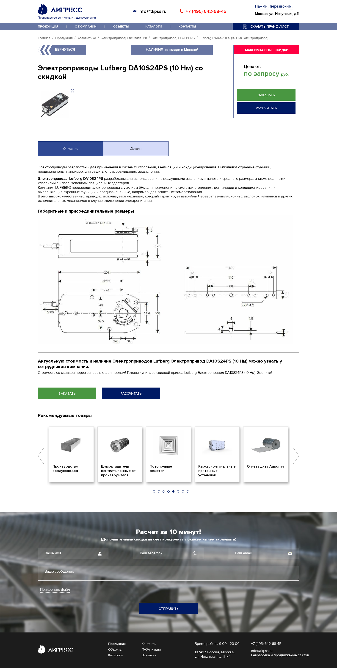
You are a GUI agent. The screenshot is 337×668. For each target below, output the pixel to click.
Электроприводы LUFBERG (173, 38)
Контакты (187, 26)
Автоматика (86, 38)
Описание (70, 149)
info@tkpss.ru (152, 11)
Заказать (266, 95)
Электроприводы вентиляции (124, 38)
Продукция (48, 26)
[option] (91, 454)
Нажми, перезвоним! (274, 6)
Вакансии (149, 655)
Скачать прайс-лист (269, 27)
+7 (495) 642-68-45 (205, 11)
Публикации (151, 649)
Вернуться (65, 49)
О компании (86, 26)
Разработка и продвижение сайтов (280, 655)
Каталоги (153, 26)
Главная (44, 38)
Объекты (121, 26)
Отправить (169, 609)
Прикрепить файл (55, 590)
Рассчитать (266, 108)
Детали (135, 149)
